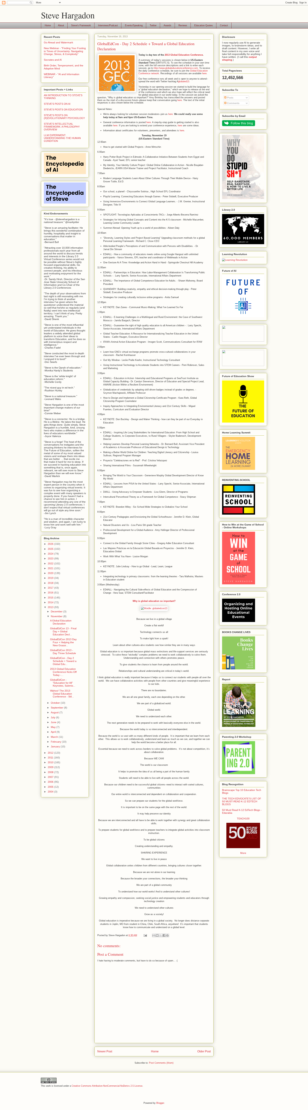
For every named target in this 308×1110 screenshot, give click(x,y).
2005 (51, 786)
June (54, 722)
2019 (51, 577)
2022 (51, 563)
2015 (51, 597)
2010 (51, 762)
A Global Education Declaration (60, 622)
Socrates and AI (53, 59)
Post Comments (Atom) (161, 1062)
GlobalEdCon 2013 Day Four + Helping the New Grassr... (63, 642)
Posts (229, 97)
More (243, 853)
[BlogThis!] (157, 935)
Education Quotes (203, 25)
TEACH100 (243, 818)
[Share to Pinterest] (167, 935)
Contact (224, 25)
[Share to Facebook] (164, 935)
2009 (51, 767)
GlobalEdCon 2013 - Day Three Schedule (63, 652)
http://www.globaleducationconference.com (176, 68)
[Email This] (154, 935)
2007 (51, 777)
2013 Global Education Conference (184, 55)
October (56, 702)
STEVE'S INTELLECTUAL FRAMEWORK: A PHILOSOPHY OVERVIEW (62, 126)
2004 (51, 791)
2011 (51, 757)
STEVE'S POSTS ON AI (57, 103)
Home (48, 25)
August (55, 712)
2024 (51, 553)
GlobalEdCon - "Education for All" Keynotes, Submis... (62, 682)
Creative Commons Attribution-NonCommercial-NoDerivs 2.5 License (107, 1085)
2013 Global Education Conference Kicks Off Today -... (63, 671)
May (53, 727)
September (57, 707)
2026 (51, 543)
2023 (51, 558)
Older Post (204, 1051)
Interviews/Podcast (108, 25)
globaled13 (183, 81)
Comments (232, 103)
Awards (167, 25)
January (56, 746)
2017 (51, 587)
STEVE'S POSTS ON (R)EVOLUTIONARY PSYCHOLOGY (64, 117)
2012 (51, 752)
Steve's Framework (81, 25)
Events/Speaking (134, 25)
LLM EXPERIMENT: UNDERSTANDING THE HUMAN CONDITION (62, 138)
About (61, 25)
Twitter (153, 25)
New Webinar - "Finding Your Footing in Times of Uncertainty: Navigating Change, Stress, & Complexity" (65, 51)
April (54, 731)
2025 (51, 548)
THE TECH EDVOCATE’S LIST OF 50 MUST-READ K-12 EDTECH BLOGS (241, 801)
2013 (51, 607)
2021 (51, 568)
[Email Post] (145, 935)
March (55, 736)
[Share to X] (160, 935)
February (56, 741)
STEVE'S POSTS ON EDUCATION (63, 109)
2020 (51, 573)
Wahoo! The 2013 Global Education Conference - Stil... (62, 693)
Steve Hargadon (68, 15)
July (53, 717)
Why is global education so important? (154, 601)
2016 (51, 592)
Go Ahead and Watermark (58, 42)
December (57, 611)
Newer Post (104, 1051)
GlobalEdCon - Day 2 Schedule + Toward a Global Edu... (63, 661)
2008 (51, 772)
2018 (51, 582)
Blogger (160, 1103)
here (204, 73)
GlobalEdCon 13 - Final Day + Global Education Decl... (63, 631)
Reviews (182, 25)
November (57, 616)
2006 (51, 781)
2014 (51, 602)
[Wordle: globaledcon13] (154, 608)
